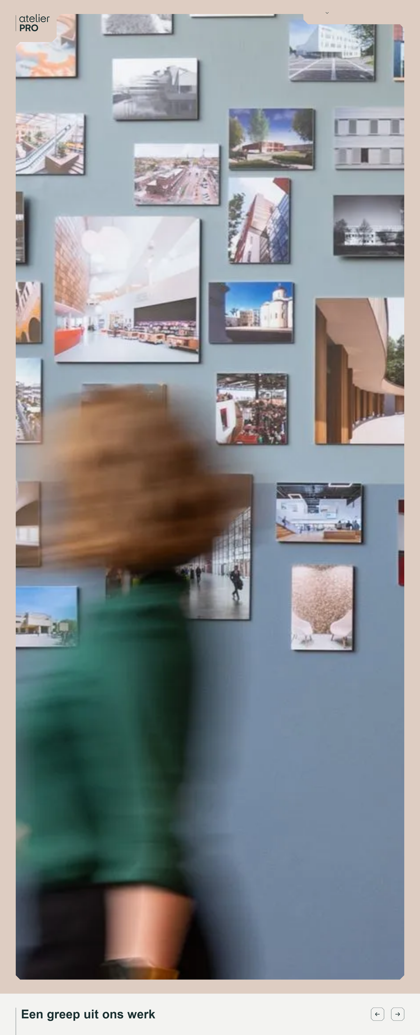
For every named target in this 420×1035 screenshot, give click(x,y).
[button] (377, 1014)
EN (384, 16)
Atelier (318, 16)
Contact (367, 16)
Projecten (344, 16)
